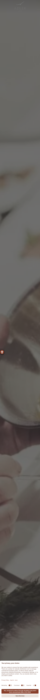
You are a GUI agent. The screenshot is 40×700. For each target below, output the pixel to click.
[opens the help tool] (2, 352)
